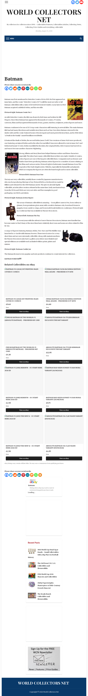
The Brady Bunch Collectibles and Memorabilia (44, 596)
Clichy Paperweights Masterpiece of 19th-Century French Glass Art (49, 585)
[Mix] (32, 88)
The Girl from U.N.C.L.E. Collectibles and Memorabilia (47, 565)
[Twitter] (77, 2)
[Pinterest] (23, 88)
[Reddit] (15, 88)
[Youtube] (81, 2)
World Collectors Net (44, 15)
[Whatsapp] (36, 88)
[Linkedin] (19, 88)
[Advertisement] (44, 60)
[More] (40, 88)
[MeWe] (27, 88)
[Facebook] (73, 2)
